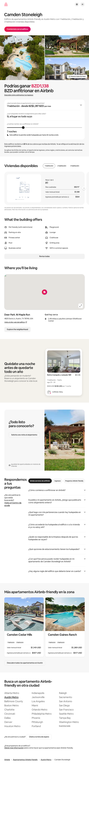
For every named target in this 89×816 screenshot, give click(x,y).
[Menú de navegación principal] (82, 4)
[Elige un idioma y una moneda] (77, 4)
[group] (44, 120)
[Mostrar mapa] (44, 292)
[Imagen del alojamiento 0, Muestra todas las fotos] (22, 57)
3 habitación (74, 166)
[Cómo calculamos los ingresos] (68, 197)
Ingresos (57, 481)
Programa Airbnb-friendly (74, 481)
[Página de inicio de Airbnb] (6, 4)
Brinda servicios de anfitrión (40, 481)
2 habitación (61, 166)
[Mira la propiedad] (24, 627)
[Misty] (49, 392)
